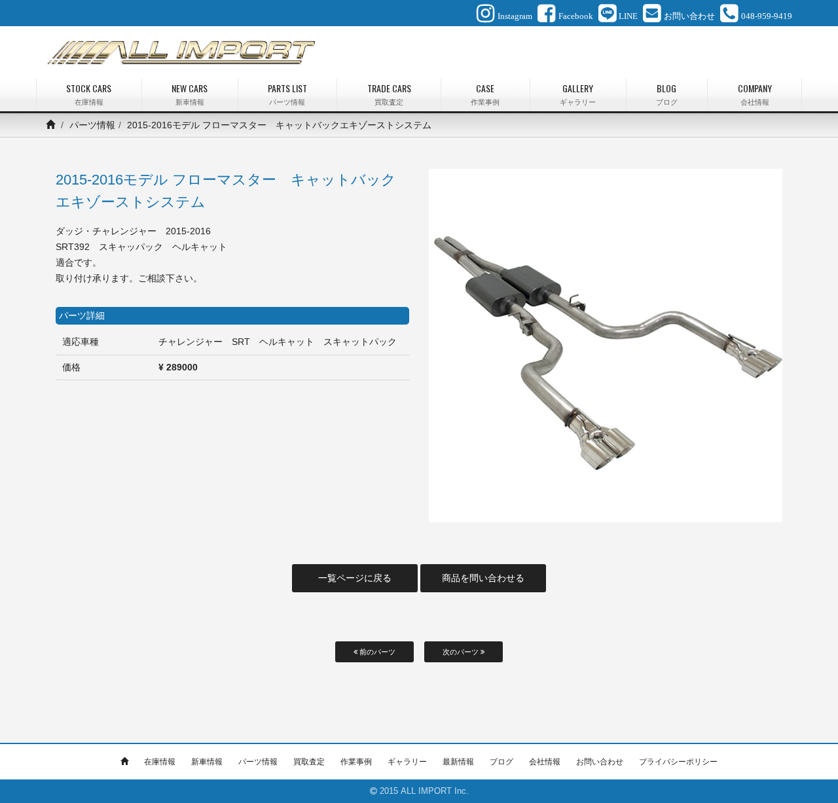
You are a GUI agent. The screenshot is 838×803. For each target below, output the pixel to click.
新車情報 (207, 761)
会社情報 (544, 761)
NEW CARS (190, 94)
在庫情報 (159, 761)
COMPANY (755, 94)
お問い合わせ (599, 761)
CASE (485, 94)
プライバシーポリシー (678, 761)
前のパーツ (376, 652)
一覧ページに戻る (355, 578)
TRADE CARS (389, 94)
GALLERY (578, 94)
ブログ (501, 761)
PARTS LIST (287, 94)
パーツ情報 (92, 125)
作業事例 (356, 761)
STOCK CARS (88, 94)
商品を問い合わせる (483, 578)
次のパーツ (462, 652)
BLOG (667, 94)
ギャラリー (407, 761)
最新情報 (458, 761)
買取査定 (309, 761)
